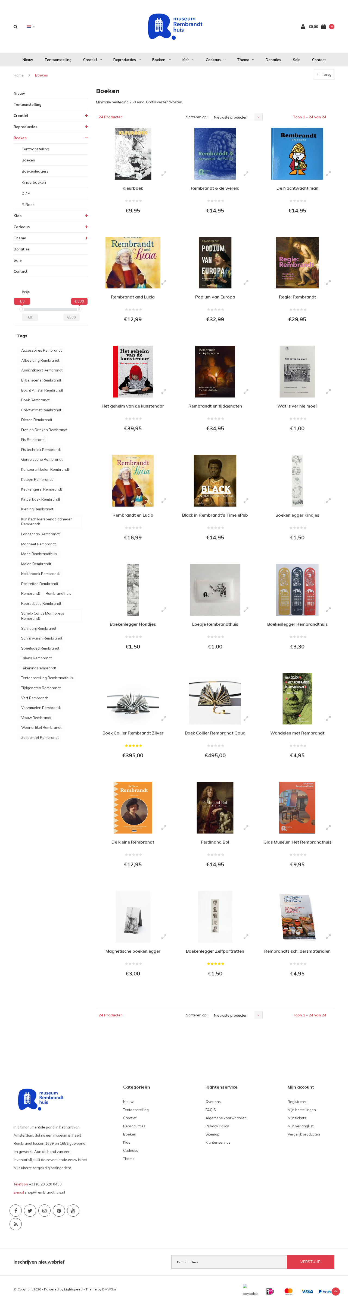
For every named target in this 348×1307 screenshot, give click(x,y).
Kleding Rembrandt (37, 509)
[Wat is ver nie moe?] (297, 371)
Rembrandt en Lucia (133, 515)
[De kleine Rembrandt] (133, 808)
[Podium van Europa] (215, 263)
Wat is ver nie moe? (297, 406)
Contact (319, 60)
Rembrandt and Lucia (133, 297)
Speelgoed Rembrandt (40, 648)
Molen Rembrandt (36, 564)
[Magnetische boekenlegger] (133, 917)
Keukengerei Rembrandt (41, 489)
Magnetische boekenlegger (132, 951)
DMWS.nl (109, 1289)
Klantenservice (218, 1142)
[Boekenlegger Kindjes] (297, 481)
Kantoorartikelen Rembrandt (45, 469)
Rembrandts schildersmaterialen (297, 951)
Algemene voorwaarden (226, 1118)
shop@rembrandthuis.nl (45, 1192)
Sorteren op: (196, 117)
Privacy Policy (217, 1126)
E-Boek (28, 204)
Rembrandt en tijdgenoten (215, 406)
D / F (26, 193)
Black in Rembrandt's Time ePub (215, 515)
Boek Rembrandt (35, 400)
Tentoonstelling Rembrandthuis (47, 678)
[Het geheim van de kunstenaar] (133, 371)
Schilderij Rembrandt (38, 628)
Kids (185, 60)
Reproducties (124, 60)
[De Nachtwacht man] (297, 154)
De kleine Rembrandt (132, 842)
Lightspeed (73, 1289)
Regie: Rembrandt (297, 297)
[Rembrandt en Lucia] (133, 481)
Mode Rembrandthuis (39, 554)
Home (19, 75)
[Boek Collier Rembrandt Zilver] (133, 699)
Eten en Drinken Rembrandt (44, 430)
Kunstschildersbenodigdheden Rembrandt (47, 521)
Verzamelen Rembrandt (41, 707)
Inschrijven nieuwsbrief (39, 1262)
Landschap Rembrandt (40, 534)
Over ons (213, 1101)
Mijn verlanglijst (300, 1126)
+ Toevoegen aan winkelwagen (132, 225)
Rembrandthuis (58, 593)
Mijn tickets (297, 1118)
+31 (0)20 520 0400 (45, 1184)
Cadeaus (213, 60)
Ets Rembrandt (33, 439)
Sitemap (212, 1134)
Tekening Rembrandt (38, 668)
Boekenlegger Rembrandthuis (297, 624)
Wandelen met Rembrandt (297, 733)
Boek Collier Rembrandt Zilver (132, 733)
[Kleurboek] (133, 154)
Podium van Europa (215, 297)
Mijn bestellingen (302, 1110)
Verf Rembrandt (34, 698)
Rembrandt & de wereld (215, 188)
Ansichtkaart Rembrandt (42, 370)
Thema (243, 60)
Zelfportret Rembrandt (40, 737)
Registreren (297, 1101)
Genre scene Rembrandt (42, 459)
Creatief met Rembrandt (41, 410)
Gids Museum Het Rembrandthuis (297, 842)
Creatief (90, 60)
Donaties (273, 60)
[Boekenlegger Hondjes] (133, 590)
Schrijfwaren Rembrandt (41, 638)
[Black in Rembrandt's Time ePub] (215, 481)
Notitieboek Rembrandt (40, 573)
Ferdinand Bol (215, 842)
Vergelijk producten (304, 1134)
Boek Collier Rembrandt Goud (215, 733)
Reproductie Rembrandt (41, 603)
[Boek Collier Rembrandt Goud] (215, 699)
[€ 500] (79, 309)
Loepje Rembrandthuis (215, 624)
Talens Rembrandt (36, 658)
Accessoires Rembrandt (41, 350)
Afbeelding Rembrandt (40, 360)
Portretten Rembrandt (39, 583)
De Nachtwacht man (297, 188)
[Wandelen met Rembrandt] (297, 699)
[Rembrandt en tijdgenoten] (215, 371)
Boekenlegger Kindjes (297, 515)
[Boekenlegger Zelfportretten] (215, 917)
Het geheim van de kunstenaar (133, 406)
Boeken (159, 60)
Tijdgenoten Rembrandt (41, 688)
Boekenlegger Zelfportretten (215, 951)
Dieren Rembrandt (36, 420)
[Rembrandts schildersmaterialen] (297, 917)
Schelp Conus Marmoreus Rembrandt (42, 616)
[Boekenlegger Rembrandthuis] (297, 590)
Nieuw (28, 60)
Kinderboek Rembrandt (40, 499)
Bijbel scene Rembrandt (41, 380)
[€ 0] (21, 309)
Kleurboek (133, 188)
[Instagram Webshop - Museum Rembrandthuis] (44, 1210)
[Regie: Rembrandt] (297, 263)
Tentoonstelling (58, 60)
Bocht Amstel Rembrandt (42, 390)
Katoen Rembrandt (37, 479)
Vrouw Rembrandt (36, 717)
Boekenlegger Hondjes (133, 624)
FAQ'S (211, 1110)
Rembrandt (30, 593)
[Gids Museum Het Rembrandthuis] (297, 808)
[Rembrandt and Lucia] (133, 263)
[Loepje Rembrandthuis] (215, 590)
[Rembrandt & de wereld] (215, 154)
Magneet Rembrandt (38, 544)
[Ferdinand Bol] (215, 808)
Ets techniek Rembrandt (41, 449)
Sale (296, 60)
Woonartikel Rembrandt (41, 727)
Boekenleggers (35, 171)
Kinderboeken (34, 182)
